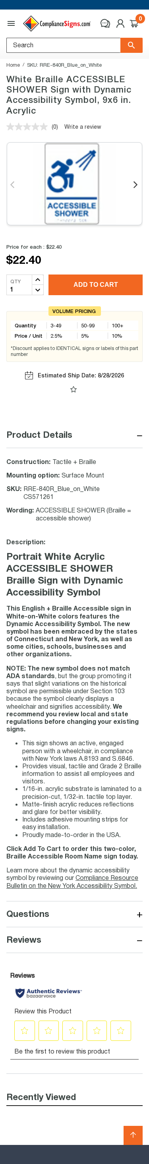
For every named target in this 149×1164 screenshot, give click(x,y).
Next (136, 185)
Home (13, 65)
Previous (12, 185)
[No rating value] (29, 127)
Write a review (82, 126)
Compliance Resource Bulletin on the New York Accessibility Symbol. (72, 881)
